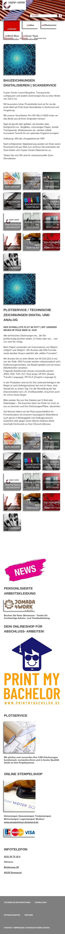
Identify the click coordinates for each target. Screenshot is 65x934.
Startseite (8, 38)
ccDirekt (24, 38)
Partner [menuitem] (29, 915)
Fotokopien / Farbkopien (51, 180)
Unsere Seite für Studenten (51, 201)
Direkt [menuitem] (11, 29)
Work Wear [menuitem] (12, 36)
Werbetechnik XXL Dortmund (32, 221)
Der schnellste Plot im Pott (32, 180)
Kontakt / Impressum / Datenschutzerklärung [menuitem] (27, 928)
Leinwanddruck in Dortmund (51, 221)
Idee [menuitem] (30, 25)
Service (12, 262)
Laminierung (12, 241)
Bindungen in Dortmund (12, 201)
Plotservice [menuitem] (49, 25)
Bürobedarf (12, 180)
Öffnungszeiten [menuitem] (12, 915)
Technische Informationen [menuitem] (17, 902)
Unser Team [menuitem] (30, 36)
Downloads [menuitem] (41, 902)
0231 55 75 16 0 (12, 856)
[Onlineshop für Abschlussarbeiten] (32, 703)
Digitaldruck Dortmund (32, 201)
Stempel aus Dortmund (32, 241)
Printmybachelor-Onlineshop (12, 221)
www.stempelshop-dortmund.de (21, 822)
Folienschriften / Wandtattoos (51, 241)
